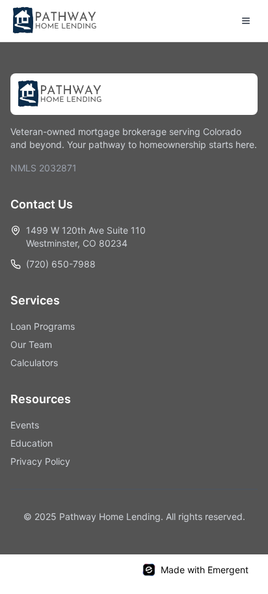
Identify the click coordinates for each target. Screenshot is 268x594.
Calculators (34, 362)
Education (31, 443)
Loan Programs (42, 326)
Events (24, 424)
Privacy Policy (40, 461)
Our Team (31, 344)
